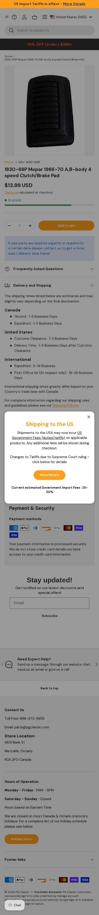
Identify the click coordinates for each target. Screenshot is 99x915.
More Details (49, 475)
